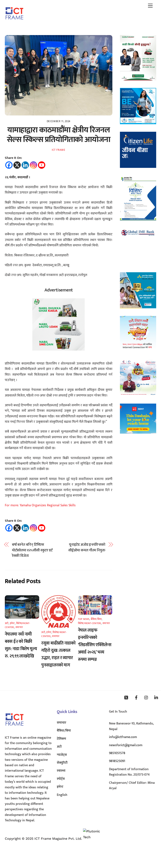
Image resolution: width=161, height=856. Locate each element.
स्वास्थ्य (61, 771)
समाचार (19, 627)
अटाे (6, 623)
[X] (17, 165)
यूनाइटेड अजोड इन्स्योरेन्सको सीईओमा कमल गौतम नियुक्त (86, 547)
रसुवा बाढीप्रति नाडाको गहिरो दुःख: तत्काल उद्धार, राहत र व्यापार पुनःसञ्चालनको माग (58, 654)
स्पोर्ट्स (61, 779)
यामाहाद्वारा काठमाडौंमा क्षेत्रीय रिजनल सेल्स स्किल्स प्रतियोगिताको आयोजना (58, 134)
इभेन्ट (12, 623)
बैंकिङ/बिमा (96, 619)
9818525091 (117, 761)
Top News (84, 619)
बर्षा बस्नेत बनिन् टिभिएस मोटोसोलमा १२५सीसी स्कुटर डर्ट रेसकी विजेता (32, 550)
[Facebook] (9, 165)
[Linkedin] (25, 165)
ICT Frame (58, 150)
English (62, 795)
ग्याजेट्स (62, 755)
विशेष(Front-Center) (89, 623)
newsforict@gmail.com (125, 745)
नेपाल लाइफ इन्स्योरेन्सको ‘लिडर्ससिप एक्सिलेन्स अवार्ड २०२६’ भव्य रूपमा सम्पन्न (94, 645)
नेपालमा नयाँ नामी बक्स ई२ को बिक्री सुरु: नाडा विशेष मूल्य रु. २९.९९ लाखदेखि (21, 645)
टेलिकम (61, 739)
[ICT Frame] (14, 22)
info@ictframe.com (123, 737)
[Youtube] (41, 165)
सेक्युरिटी (62, 763)
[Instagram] (33, 165)
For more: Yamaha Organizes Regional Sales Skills (40, 505)
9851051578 (117, 753)
